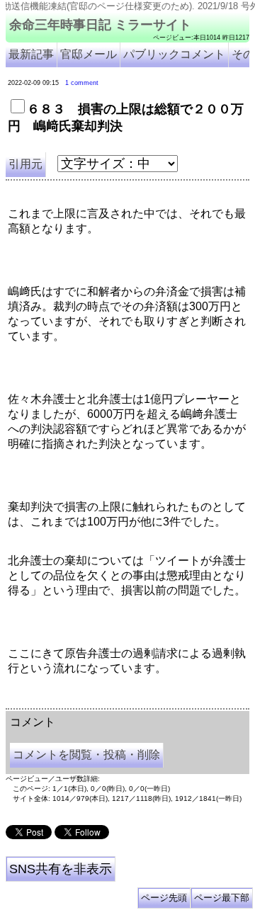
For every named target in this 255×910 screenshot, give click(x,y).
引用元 (25, 164)
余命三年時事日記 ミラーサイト (100, 25)
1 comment (81, 82)
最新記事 (31, 54)
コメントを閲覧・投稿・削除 (86, 755)
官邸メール (88, 54)
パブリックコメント (174, 54)
